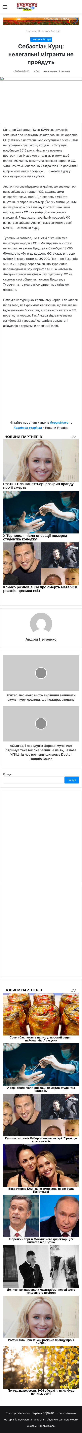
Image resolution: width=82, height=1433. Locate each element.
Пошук (7, 774)
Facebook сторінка (28, 428)
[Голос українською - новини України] (27, 7)
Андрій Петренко (41, 639)
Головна (30, 31)
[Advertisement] (41, 377)
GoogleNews (59, 422)
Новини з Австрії (49, 31)
